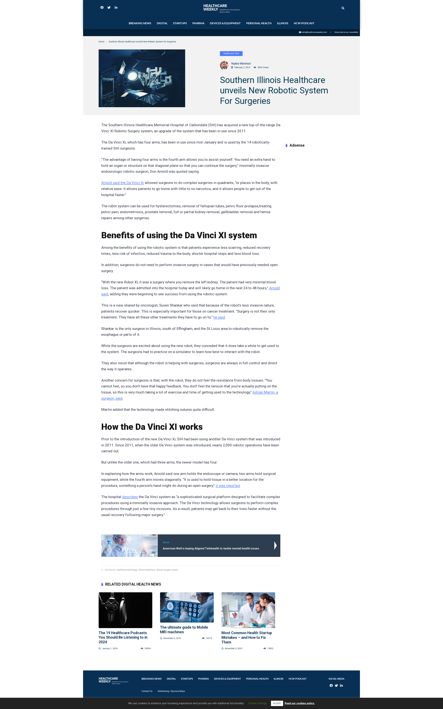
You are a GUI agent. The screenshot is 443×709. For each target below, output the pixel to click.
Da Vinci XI (110, 570)
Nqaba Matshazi (241, 63)
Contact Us (147, 691)
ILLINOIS (282, 23)
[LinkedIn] (115, 8)
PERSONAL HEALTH (259, 23)
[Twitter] (109, 8)
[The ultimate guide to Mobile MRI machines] (187, 607)
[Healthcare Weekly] (221, 8)
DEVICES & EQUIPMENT (225, 23)
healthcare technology (126, 570)
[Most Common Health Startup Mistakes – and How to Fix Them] (248, 610)
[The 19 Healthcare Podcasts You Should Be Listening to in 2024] (125, 610)
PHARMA (198, 23)
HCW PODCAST (304, 23)
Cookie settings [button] (257, 703)
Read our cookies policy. (300, 703)
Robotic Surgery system (167, 570)
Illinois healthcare (146, 570)
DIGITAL (162, 23)
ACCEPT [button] (277, 703)
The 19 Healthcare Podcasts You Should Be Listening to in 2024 (123, 637)
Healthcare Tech (231, 53)
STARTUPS (180, 23)
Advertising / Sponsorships (171, 691)
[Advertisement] (314, 175)
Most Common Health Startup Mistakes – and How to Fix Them (247, 637)
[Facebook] (102, 8)
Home (101, 41)
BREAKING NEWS (140, 23)
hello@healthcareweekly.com (314, 32)
